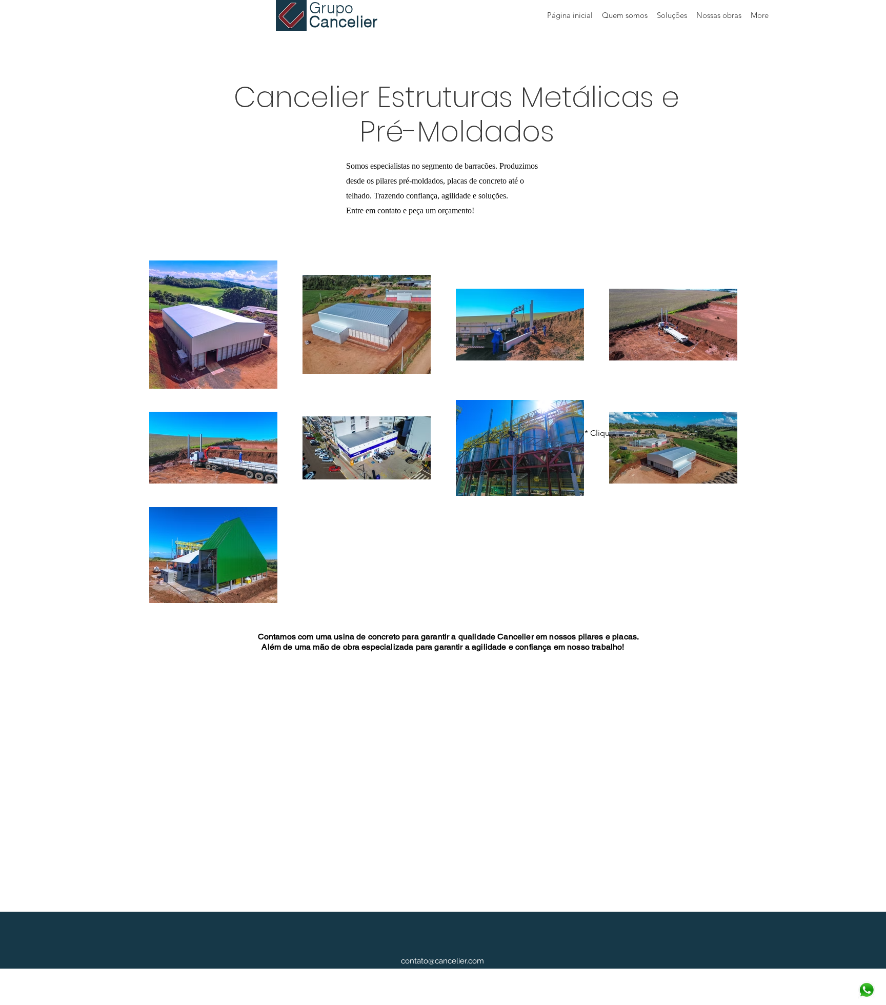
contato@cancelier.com (442, 961)
